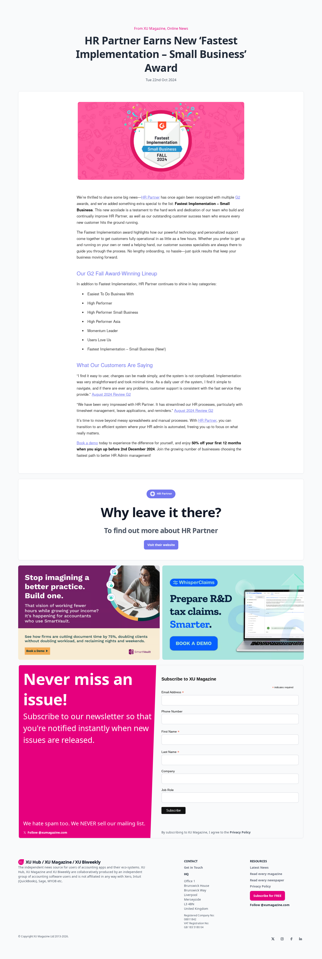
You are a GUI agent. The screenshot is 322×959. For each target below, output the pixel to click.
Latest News (259, 868)
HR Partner (150, 197)
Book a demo (87, 442)
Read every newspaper (267, 880)
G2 (237, 197)
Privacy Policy (260, 886)
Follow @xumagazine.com (270, 905)
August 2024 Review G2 (111, 394)
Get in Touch (193, 868)
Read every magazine (266, 874)
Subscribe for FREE (267, 896)
